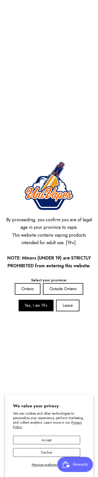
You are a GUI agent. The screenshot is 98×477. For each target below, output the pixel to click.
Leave (68, 305)
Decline (46, 452)
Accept (46, 440)
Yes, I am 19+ (36, 305)
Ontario (27, 289)
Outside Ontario (63, 289)
